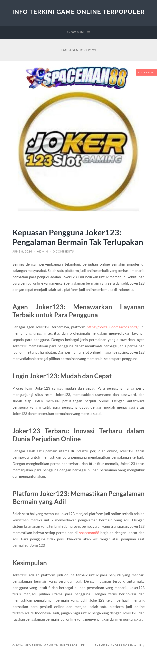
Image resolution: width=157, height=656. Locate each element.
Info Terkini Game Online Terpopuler (78, 11)
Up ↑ (141, 645)
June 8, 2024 (22, 251)
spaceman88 (89, 532)
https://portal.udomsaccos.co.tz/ (113, 327)
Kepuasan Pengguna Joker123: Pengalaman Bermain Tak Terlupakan (77, 237)
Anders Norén (121, 645)
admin (42, 251)
